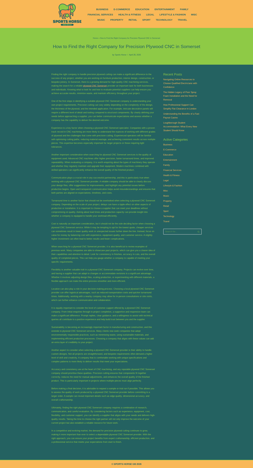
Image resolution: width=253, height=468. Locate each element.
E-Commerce (122, 9)
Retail (133, 20)
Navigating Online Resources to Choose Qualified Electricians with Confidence (180, 83)
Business (102, 9)
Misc (194, 14)
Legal (150, 14)
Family (184, 9)
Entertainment (165, 9)
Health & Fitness (129, 14)
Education (142, 9)
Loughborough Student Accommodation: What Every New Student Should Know (180, 127)
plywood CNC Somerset (95, 86)
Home (95, 38)
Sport (146, 20)
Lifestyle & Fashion (172, 14)
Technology (164, 20)
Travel (182, 20)
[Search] (199, 232)
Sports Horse (120, 55)
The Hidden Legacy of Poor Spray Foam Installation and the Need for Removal (180, 96)
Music (101, 20)
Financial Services (100, 14)
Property (116, 20)
